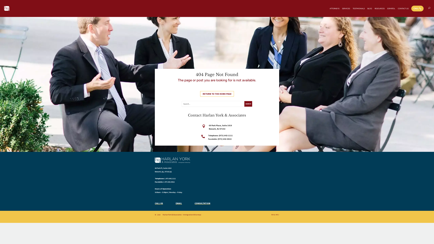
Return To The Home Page (217, 93)
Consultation (202, 203)
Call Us (159, 203)
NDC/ (277, 215)
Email (179, 203)
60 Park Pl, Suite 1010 (163, 168)
